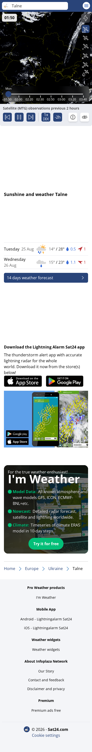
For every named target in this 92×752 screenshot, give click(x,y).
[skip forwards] (30, 117)
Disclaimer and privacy (46, 688)
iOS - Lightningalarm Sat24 (46, 628)
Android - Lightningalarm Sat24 (46, 619)
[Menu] (86, 5)
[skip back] (7, 117)
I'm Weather (46, 597)
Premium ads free (46, 710)
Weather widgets (46, 649)
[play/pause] (19, 117)
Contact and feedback (46, 680)
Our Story (46, 671)
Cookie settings (46, 735)
